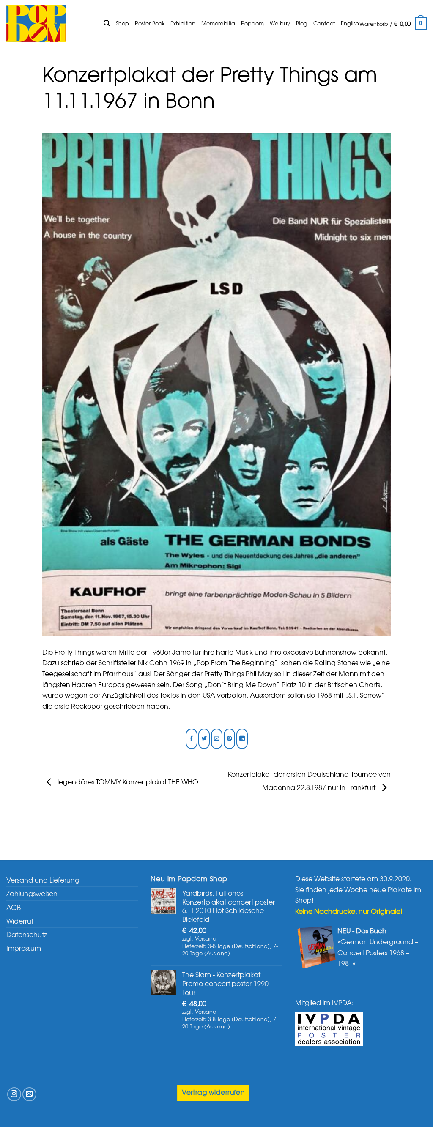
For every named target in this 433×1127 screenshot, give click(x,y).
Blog (301, 23)
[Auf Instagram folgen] (14, 1094)
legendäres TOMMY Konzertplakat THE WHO (127, 781)
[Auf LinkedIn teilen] (242, 739)
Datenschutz (26, 934)
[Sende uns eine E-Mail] (29, 1094)
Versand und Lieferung (42, 880)
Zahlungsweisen (32, 893)
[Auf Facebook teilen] (191, 739)
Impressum (23, 948)
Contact (324, 23)
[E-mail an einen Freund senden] (216, 739)
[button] (393, 24)
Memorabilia (218, 23)
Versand (205, 938)
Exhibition (182, 23)
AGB (13, 907)
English (350, 23)
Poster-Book (149, 23)
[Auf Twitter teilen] (204, 739)
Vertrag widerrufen (213, 1092)
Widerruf (19, 921)
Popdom (252, 23)
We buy (280, 23)
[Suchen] (107, 23)
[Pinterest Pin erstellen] (229, 739)
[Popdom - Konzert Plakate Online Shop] (48, 23)
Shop (122, 23)
